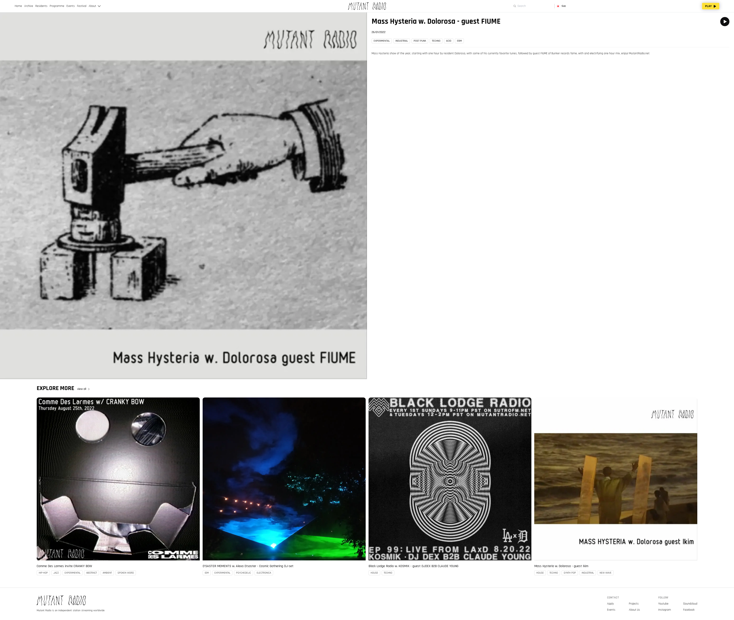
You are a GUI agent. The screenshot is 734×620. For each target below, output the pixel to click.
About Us (634, 610)
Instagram (664, 610)
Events (611, 610)
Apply (610, 604)
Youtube (663, 604)
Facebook (689, 610)
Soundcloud (690, 604)
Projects (634, 604)
